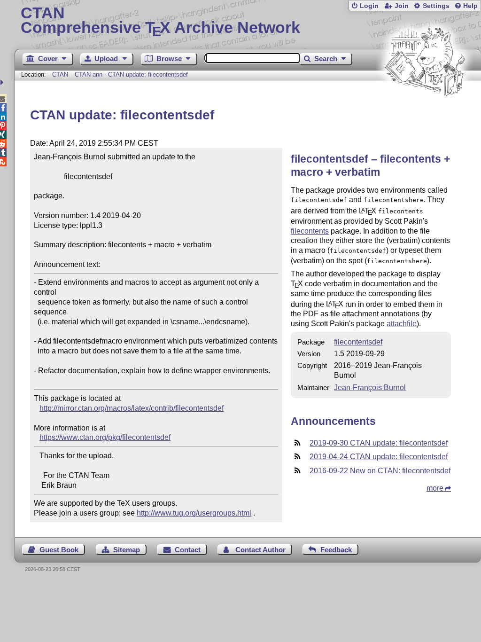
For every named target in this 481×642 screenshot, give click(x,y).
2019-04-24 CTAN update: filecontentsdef (379, 457)
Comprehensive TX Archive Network (160, 21)
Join (402, 5)
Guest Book (58, 550)
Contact (188, 550)
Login (369, 5)
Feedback (336, 550)
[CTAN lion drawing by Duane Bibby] (424, 114)
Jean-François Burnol (370, 387)
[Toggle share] (3, 82)
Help (470, 5)
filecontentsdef (358, 342)
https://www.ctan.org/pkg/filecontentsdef (105, 437)
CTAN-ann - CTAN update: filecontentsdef (131, 74)
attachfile (402, 324)
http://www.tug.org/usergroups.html (194, 513)
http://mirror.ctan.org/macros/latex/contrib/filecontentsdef (131, 408)
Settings (436, 5)
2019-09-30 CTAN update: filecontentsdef (379, 443)
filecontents (310, 231)
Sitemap (126, 550)
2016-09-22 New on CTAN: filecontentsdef (380, 471)
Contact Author (260, 550)
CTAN (60, 74)
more (435, 488)
